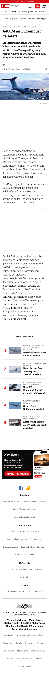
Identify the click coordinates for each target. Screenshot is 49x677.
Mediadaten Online (15, 591)
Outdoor (10, 658)
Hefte (22, 1)
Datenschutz (35, 539)
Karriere (18, 554)
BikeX (40, 635)
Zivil (5, 11)
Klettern (40, 643)
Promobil (20, 658)
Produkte (30, 1)
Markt (18, 501)
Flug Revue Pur (37, 501)
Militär (14, 11)
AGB (35, 531)
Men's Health (22, 651)
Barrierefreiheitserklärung (32, 547)
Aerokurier (8, 635)
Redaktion (29, 554)
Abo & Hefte (24, 577)
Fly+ (26, 501)
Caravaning (8, 643)
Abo (16, 1)
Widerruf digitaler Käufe (24, 517)
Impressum (25, 531)
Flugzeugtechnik (28, 11)
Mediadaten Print (34, 591)
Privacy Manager (10, 547)
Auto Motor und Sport (25, 635)
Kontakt (13, 531)
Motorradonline (38, 651)
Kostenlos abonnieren (18, 473)
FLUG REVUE (12, 569)
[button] (24, 86)
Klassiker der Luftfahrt (31, 569)
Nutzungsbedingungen (17, 539)
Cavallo (19, 643)
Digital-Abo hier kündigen (24, 509)
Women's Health (25, 666)
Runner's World (34, 658)
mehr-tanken (8, 651)
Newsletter (8, 501)
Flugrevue (29, 643)
